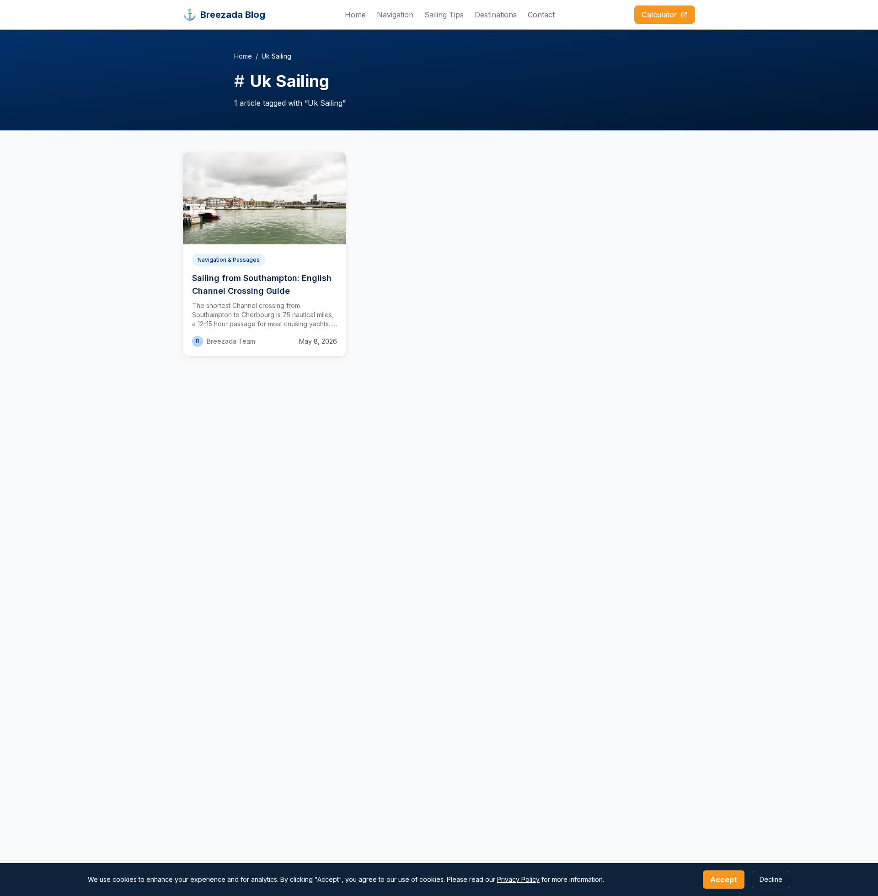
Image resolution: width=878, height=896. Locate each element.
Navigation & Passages (229, 259)
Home (355, 14)
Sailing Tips (444, 14)
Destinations (496, 14)
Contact (541, 14)
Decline (771, 879)
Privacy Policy (518, 879)
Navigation (395, 14)
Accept (723, 879)
